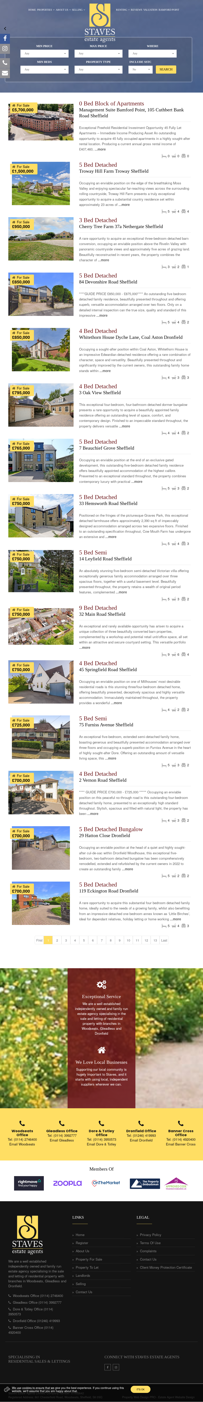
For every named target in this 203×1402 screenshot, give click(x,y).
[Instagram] (5, 49)
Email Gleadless (62, 1140)
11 (137, 940)
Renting (121, 9)
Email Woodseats (22, 1143)
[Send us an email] (5, 73)
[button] (44, 54)
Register (82, 1242)
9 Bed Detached (98, 607)
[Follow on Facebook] (5, 39)
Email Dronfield (141, 1140)
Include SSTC (140, 61)
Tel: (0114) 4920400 (180, 1139)
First (39, 940)
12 (146, 940)
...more (100, 149)
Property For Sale (89, 1259)
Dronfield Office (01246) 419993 (36, 1320)
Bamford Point (169, 9)
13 (155, 940)
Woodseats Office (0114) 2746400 (38, 1295)
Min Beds (44, 61)
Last (164, 940)
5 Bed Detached (98, 164)
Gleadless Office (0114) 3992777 (37, 1302)
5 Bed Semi (93, 552)
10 (128, 940)
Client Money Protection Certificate (166, 1267)
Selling (77, 9)
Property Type (98, 61)
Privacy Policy (150, 1234)
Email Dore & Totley (101, 1143)
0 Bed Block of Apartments (111, 103)
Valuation (150, 9)
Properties (44, 9)
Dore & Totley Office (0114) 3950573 (30, 1311)
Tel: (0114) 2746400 (22, 1139)
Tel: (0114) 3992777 (62, 1135)
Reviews (136, 9)
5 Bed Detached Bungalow (111, 829)
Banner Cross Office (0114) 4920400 (31, 1330)
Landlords (83, 1275)
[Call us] (5, 63)
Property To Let (87, 1267)
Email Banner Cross (181, 1143)
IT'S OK (141, 1389)
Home (32, 9)
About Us (62, 9)
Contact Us (84, 1291)
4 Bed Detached (98, 331)
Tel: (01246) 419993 (141, 1135)
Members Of (101, 1169)
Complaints (148, 1250)
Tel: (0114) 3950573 (101, 1139)
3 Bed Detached (98, 220)
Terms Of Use (150, 1242)
